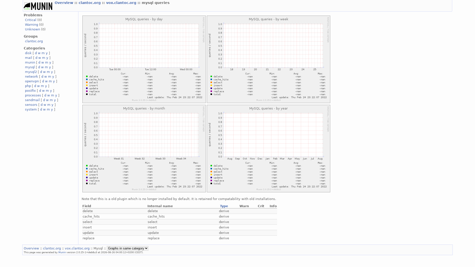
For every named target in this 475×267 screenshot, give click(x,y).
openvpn (32, 81)
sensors (31, 105)
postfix (30, 90)
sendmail (32, 100)
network (31, 76)
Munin (62, 252)
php (28, 86)
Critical (30, 20)
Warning (31, 24)
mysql (30, 67)
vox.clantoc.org (122, 3)
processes (33, 95)
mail (28, 58)
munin (30, 62)
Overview (64, 3)
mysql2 (31, 72)
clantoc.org (90, 3)
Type (224, 206)
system (31, 109)
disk (28, 53)
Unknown (32, 29)
